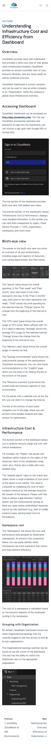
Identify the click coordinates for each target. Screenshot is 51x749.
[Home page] (14, 5)
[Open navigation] (3, 5)
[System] (47, 5)
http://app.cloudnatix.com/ (16, 117)
